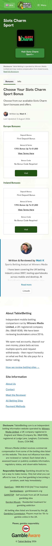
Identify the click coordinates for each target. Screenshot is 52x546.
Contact (10, 389)
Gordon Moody (13, 502)
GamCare (9, 486)
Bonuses (9, 81)
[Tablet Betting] (25, 5)
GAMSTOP (9, 494)
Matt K (23, 114)
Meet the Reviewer (16, 395)
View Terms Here (26, 153)
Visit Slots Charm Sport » (30, 53)
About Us (11, 383)
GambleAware (16, 491)
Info (19, 81)
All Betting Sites (14, 400)
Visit (26, 173)
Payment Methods (15, 406)
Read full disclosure (11, 71)
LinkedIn (26, 291)
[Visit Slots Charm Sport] (25, 38)
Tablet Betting (24, 541)
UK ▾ (11, 5)
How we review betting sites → (22, 367)
